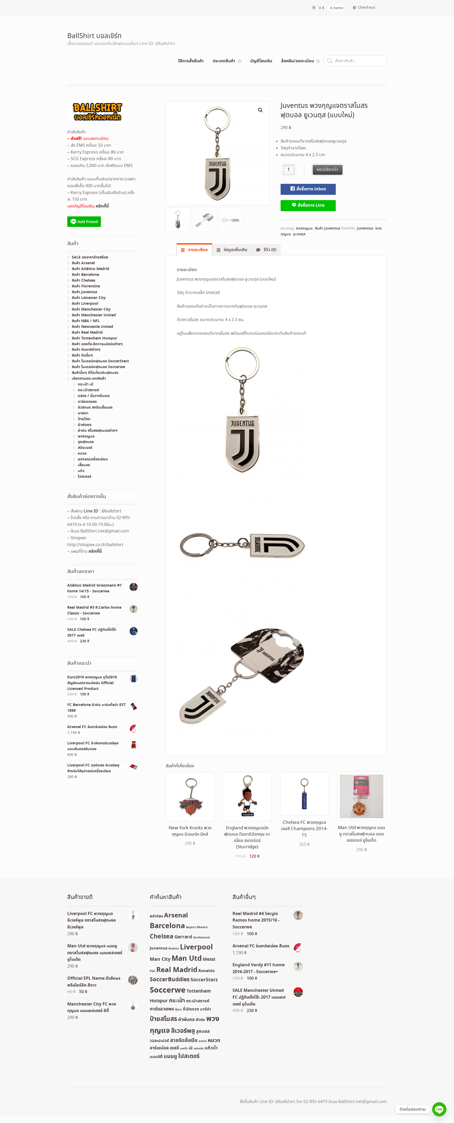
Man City (160, 959)
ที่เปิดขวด (191, 1009)
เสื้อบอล (84, 465)
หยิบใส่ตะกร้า (327, 170)
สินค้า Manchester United (94, 315)
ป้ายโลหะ (84, 419)
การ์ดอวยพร (87, 401)
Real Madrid (176, 970)
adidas (156, 916)
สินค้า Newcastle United (92, 326)
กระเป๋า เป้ (85, 384)
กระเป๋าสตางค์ (88, 390)
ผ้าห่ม (200, 1020)
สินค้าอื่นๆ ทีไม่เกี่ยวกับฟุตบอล (95, 372)
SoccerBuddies (169, 980)
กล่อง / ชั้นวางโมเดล (94, 396)
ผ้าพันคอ (84, 425)
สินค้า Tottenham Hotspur (94, 338)
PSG (152, 971)
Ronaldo (206, 971)
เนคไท (184, 1048)
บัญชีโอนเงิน (261, 61)
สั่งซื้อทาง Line (310, 205)
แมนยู (170, 1056)
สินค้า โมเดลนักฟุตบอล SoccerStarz (100, 361)
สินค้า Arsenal (83, 263)
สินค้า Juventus (327, 228)
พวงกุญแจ (304, 228)
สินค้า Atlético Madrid (90, 269)
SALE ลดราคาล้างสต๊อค (90, 257)
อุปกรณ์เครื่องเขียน (93, 459)
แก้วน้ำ (211, 1048)
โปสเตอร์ (84, 476)
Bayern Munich (197, 927)
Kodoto (173, 949)
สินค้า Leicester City (89, 298)
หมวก (82, 453)
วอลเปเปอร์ (159, 1041)
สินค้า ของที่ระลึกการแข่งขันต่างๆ (97, 344)
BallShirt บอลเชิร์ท (94, 36)
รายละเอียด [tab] (197, 250)
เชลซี (174, 1048)
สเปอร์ (203, 1041)
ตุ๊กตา (178, 1010)
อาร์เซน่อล (159, 1048)
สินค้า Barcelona (85, 274)
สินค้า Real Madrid (87, 332)
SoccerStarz (204, 980)
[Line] (439, 1109)
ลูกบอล (203, 1031)
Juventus (365, 228)
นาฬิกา (83, 413)
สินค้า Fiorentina (86, 286)
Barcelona (167, 926)
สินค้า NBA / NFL (86, 321)
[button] (260, 110)
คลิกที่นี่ (102, 206)
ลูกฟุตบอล (86, 442)
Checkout (366, 7)
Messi (209, 959)
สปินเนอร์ (85, 447)
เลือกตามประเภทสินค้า (89, 378)
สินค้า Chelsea (83, 280)
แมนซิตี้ (156, 1057)
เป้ (191, 1048)
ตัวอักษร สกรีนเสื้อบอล (95, 407)
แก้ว (81, 471)
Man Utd (187, 958)
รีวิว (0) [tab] (269, 250)
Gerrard (183, 937)
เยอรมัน (199, 1048)
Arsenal (176, 915)
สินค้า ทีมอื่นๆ (82, 355)
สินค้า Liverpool (85, 303)
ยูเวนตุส (299, 234)
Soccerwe (167, 990)
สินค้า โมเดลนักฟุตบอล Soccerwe (98, 367)
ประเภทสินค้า (224, 61)
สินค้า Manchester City (91, 309)
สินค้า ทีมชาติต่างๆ (86, 349)
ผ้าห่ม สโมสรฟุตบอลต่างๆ (97, 430)
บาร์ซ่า (205, 1009)
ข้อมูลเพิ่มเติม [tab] (235, 250)
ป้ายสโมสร (163, 1019)
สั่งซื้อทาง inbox (310, 189)
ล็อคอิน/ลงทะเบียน (297, 61)
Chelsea (161, 936)
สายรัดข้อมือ (184, 1040)
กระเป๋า (177, 1001)
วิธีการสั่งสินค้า (191, 61)
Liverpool (196, 947)
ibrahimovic (201, 938)
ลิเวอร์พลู (183, 1031)
